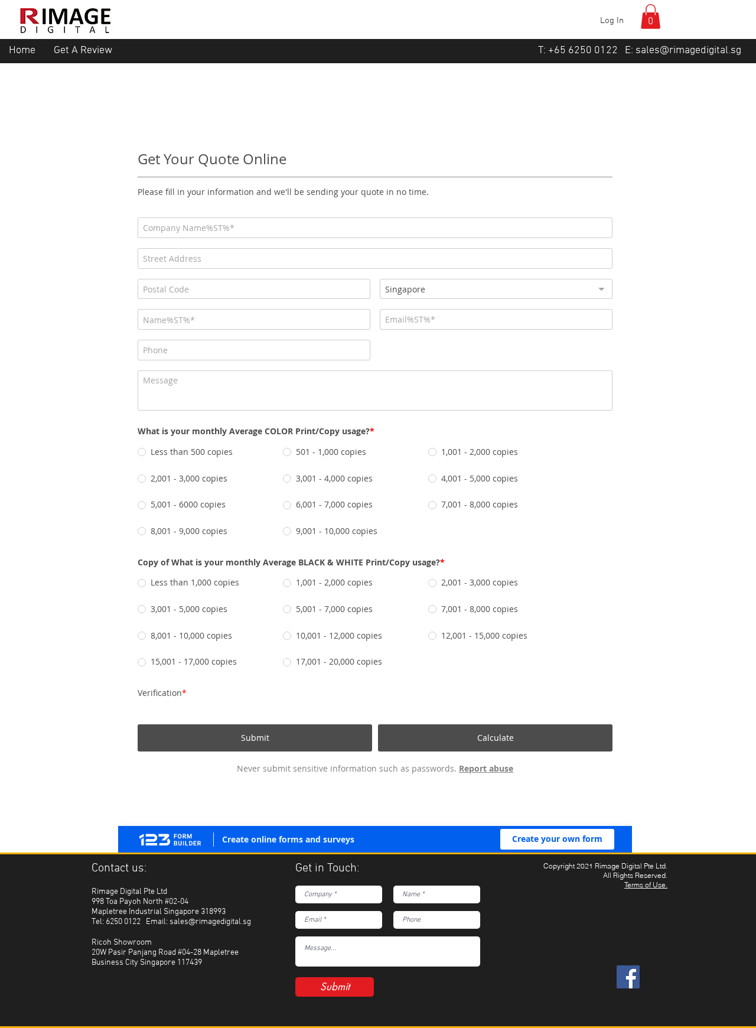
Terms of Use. (645, 870)
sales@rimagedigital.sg (688, 50)
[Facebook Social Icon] (628, 962)
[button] (650, 16)
